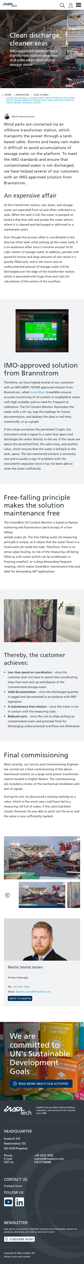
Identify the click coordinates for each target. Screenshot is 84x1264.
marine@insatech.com (49, 1159)
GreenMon (37, 392)
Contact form (13, 1186)
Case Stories (40, 95)
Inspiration (22, 95)
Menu (78, 5)
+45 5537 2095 (43, 1155)
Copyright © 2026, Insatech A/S (19, 1253)
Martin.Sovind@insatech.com (33, 991)
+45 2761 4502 (21, 986)
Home (7, 95)
